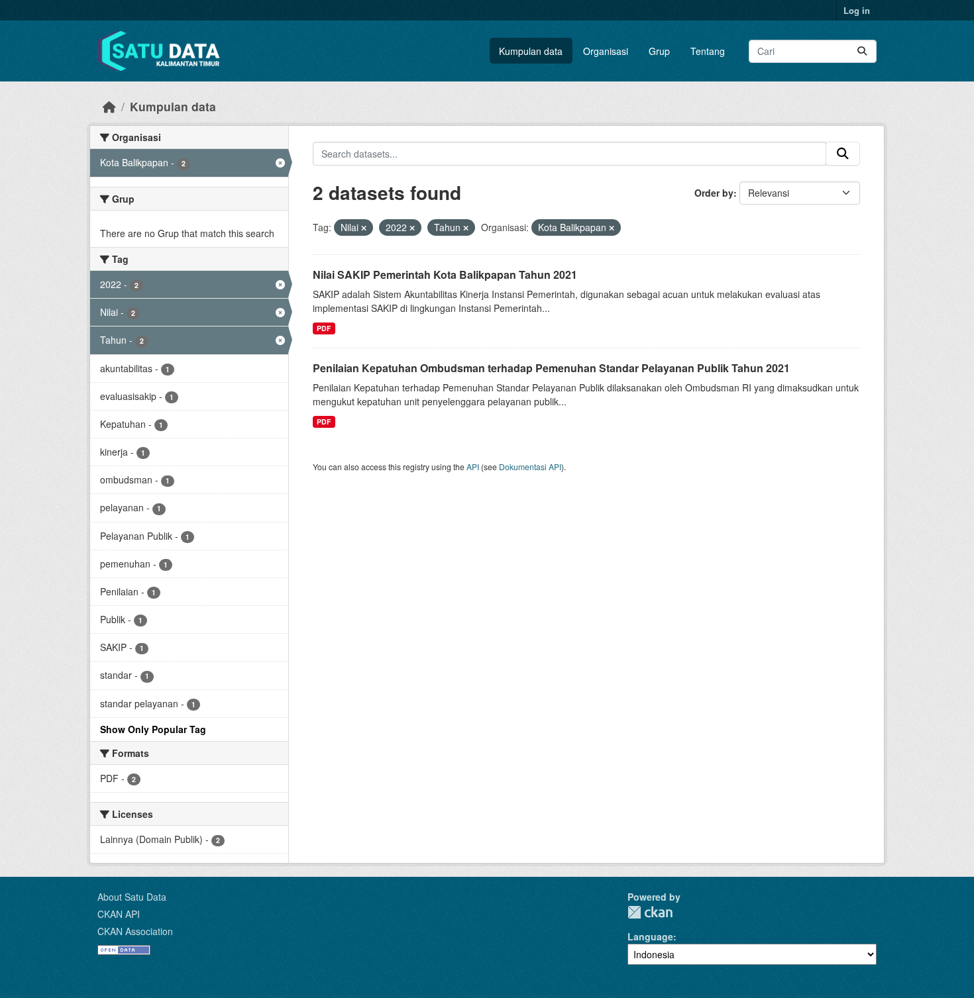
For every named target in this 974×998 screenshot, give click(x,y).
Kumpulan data (531, 51)
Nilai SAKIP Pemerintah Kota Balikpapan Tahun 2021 (445, 274)
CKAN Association (135, 931)
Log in (856, 10)
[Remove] (363, 228)
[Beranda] (109, 106)
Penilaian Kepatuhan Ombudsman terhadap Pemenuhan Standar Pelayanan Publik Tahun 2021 (551, 367)
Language (650, 936)
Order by (713, 192)
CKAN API (118, 914)
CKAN (650, 912)
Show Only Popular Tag (153, 729)
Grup (659, 51)
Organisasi (605, 51)
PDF (324, 328)
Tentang (707, 51)
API (472, 466)
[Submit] (862, 51)
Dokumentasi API (530, 466)
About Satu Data (131, 896)
